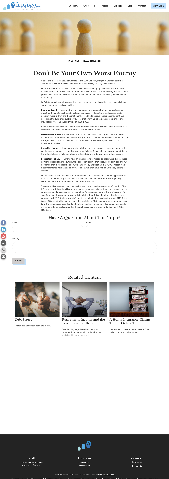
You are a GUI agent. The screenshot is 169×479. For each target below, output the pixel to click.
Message (16, 238)
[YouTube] (3, 236)
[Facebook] (3, 222)
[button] (73, 6)
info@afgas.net (137, 462)
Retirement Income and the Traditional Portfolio (83, 321)
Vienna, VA (84, 462)
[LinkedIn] (3, 229)
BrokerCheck (109, 475)
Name (14, 222)
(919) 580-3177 (36, 465)
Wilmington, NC (84, 465)
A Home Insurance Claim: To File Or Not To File (129, 321)
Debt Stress (23, 319)
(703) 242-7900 (36, 462)
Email (88, 222)
